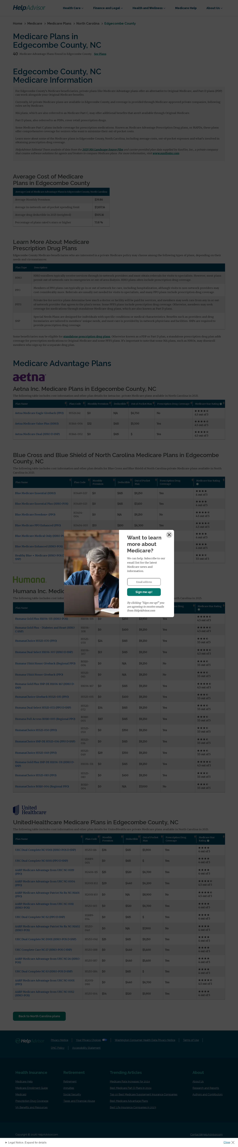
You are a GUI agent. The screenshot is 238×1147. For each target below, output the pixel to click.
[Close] (169, 535)
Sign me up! (144, 592)
